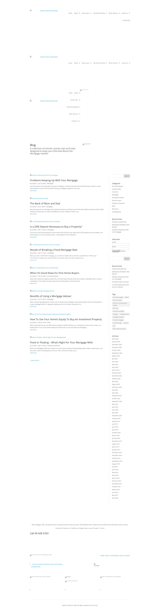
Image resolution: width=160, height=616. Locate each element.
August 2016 (116, 464)
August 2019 (116, 421)
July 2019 (115, 424)
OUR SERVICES (114, 555)
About (76, 13)
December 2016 (117, 452)
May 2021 (115, 404)
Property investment (53, 345)
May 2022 (115, 390)
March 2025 (115, 370)
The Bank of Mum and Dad (45, 203)
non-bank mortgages (118, 320)
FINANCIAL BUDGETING (119, 222)
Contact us (125, 13)
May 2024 (115, 381)
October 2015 (116, 487)
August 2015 (116, 489)
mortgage (115, 314)
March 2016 (115, 478)
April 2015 (115, 498)
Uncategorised (116, 212)
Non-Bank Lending (99, 13)
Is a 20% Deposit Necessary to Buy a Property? (56, 226)
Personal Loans (116, 200)
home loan (115, 308)
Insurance (115, 192)
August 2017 (116, 444)
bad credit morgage (118, 297)
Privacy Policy (93, 605)
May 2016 (115, 472)
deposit (127, 297)
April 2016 (115, 475)
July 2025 (115, 359)
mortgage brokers (124, 314)
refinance (125, 323)
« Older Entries (34, 360)
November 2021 (117, 396)
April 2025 (115, 367)
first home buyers (117, 300)
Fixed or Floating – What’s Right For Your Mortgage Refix (61, 342)
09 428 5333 (126, 20)
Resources (115, 209)
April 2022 (115, 393)
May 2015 (115, 495)
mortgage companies (118, 317)
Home (70, 13)
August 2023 (116, 384)
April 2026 (115, 339)
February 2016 (116, 481)
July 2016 (115, 467)
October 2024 (116, 379)
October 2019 (116, 418)
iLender (34, 183)
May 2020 (115, 413)
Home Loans (85, 13)
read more (33, 191)
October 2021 (116, 398)
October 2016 (116, 458)
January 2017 (116, 450)
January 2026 (116, 342)
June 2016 (115, 469)
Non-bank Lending (99, 63)
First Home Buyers (53, 276)
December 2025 (117, 344)
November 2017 (117, 441)
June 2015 (115, 492)
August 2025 (116, 356)
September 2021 (117, 401)
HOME (102, 555)
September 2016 (117, 461)
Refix (48, 322)
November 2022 (117, 387)
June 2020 (115, 410)
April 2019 (115, 430)
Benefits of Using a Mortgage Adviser (51, 296)
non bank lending (117, 323)
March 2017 (115, 447)
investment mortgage (118, 311)
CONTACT (127, 555)
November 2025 (117, 347)
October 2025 (116, 350)
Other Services (113, 13)
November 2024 (117, 376)
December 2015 (117, 484)
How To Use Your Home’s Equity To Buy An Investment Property (66, 319)
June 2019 (115, 427)
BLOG (121, 555)
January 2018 (116, 438)
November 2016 (117, 455)
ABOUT (107, 555)
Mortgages (50, 183)
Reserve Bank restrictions (119, 329)
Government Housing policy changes (120, 304)
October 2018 (116, 433)
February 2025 (116, 373)
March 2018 (115, 435)
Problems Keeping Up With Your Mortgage (54, 180)
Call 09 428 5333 (39, 533)
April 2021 (115, 407)
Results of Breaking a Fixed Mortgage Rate (53, 249)
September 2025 (117, 353)
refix (114, 326)
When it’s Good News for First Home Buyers (54, 273)
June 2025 (115, 361)
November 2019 (117, 415)
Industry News (116, 189)
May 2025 (115, 364)
